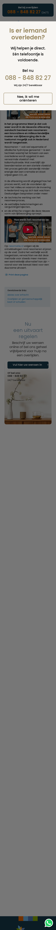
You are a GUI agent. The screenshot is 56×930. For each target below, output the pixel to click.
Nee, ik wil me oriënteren (28, 98)
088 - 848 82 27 (28, 78)
